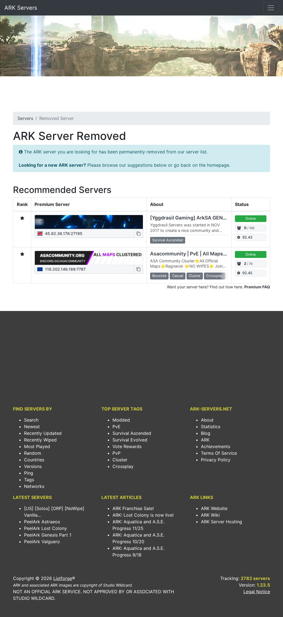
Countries (34, 459)
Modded (121, 420)
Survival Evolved (129, 440)
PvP (116, 453)
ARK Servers (20, 7)
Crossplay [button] (214, 276)
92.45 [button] (247, 273)
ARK (205, 440)
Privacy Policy (215, 459)
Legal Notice (256, 591)
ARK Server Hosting (221, 521)
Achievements (215, 446)
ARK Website (214, 508)
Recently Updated (43, 433)
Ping (28, 473)
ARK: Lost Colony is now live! (143, 515)
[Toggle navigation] (271, 7)
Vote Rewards (127, 446)
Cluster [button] (195, 276)
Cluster (119, 459)
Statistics (210, 426)
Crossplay (122, 466)
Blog (205, 433)
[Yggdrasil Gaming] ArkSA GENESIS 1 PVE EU (202, 218)
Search (31, 420)
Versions (33, 466)
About (207, 420)
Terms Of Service (219, 453)
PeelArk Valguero (42, 541)
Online (250, 218)
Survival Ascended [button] (167, 240)
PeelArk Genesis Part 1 (47, 535)
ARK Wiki (210, 515)
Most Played (37, 446)
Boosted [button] (159, 276)
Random (32, 453)
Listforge (62, 578)
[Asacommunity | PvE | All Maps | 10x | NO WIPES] (89, 258)
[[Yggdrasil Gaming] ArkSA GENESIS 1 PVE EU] (89, 222)
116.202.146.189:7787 (65, 269)
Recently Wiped (40, 440)
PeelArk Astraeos (42, 521)
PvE (116, 426)
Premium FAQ (257, 286)
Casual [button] (177, 276)
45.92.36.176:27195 (63, 233)
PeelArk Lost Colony (45, 528)
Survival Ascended (131, 433)
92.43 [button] (247, 237)
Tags (29, 479)
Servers (25, 118)
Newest (32, 426)
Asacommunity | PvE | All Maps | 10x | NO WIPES (206, 254)
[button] (138, 233)
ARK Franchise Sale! (133, 508)
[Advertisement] (141, 95)
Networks (34, 486)
